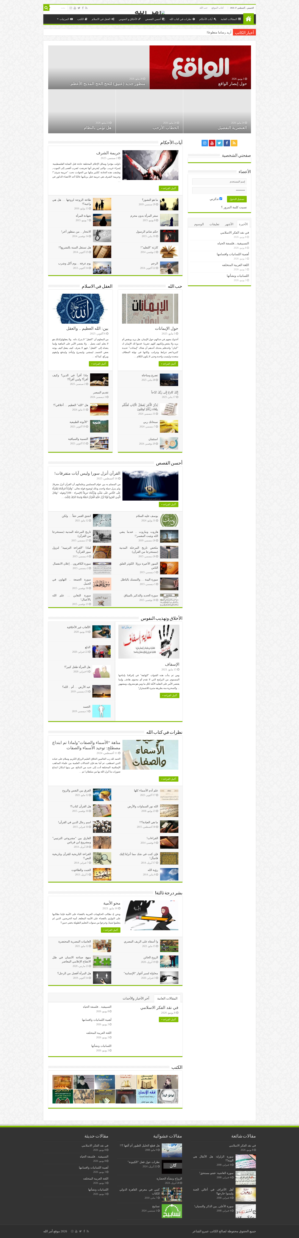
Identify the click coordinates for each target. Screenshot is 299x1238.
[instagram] (70, 8)
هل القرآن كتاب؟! (80, 806)
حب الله (203, 7)
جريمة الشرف (108, 153)
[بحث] (46, 8)
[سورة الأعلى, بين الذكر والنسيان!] (246, 1211)
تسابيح (156, 1206)
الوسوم (199, 224)
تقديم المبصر (100, 392)
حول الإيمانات (166, 328)
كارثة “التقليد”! (149, 247)
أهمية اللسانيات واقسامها (96, 1019)
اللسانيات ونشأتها (101, 1045)
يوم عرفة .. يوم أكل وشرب (74, 263)
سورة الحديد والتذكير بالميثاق (141, 595)
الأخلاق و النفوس (128, 19)
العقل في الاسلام (101, 19)
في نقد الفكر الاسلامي (159, 1007)
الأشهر (229, 224)
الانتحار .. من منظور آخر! (76, 231)
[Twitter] (79, 8)
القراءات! (152, 838)
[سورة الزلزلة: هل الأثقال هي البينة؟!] (246, 1161)
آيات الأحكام (206, 19)
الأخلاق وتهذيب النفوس (161, 618)
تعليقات (214, 224)
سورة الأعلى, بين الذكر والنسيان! (214, 1206)
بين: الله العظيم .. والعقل (87, 328)
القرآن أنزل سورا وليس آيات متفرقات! (87, 473)
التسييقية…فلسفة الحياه (97, 1006)
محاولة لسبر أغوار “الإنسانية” (141, 973)
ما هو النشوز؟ (150, 199)
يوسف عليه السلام (147, 515)
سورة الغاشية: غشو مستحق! (216, 1173)
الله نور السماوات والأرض (143, 806)
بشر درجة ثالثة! (168, 893)
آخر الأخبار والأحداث (136, 998)
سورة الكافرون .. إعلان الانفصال (72, 563)
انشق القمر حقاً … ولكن (76, 515)
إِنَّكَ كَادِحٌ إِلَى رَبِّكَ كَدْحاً (164, 392)
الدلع (87, 647)
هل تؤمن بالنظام (97, 127)
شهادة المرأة (83, 215)
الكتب (80, 19)
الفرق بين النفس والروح (76, 790)
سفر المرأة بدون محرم (144, 215)
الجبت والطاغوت (81, 870)
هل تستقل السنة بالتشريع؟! (75, 247)
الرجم (154, 263)
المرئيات (64, 19)
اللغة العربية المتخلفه (98, 1032)
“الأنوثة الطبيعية (79, 422)
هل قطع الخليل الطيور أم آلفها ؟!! (140, 1145)
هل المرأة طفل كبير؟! (77, 667)
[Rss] (86, 8)
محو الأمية (111, 903)
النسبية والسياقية (78, 438)
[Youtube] (74, 8)
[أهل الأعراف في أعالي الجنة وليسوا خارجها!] (246, 1194)
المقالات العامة (229, 19)
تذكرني (214, 199)
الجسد (86, 706)
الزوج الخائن (150, 957)
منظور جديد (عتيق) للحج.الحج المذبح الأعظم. (107, 83)
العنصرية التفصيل (232, 127)
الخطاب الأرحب (166, 127)
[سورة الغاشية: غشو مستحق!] (246, 1178)
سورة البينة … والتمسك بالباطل (139, 579)
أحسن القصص (153, 19)
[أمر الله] (149, 12)
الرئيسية (248, 18)
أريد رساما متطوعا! (219, 32)
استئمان (153, 439)
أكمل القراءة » (168, 188)
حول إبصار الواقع (232, 83)
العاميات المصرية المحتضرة (74, 941)
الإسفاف (172, 664)
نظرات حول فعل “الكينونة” (144, 1162)
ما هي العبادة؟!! (148, 822)
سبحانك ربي (150, 422)
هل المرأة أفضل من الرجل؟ (74, 973)
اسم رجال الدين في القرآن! (74, 822)
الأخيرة (243, 224)
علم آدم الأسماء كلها (146, 790)
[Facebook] (83, 8)
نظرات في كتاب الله (180, 19)
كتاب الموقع (218, 7)
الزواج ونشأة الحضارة (169, 1178)
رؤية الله (153, 870)
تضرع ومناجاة (150, 375)
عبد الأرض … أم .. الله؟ (76, 687)
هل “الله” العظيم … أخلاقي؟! (70, 405)
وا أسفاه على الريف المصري (141, 941)
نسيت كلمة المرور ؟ (234, 207)
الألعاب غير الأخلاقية (78, 627)
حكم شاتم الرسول (147, 231)
